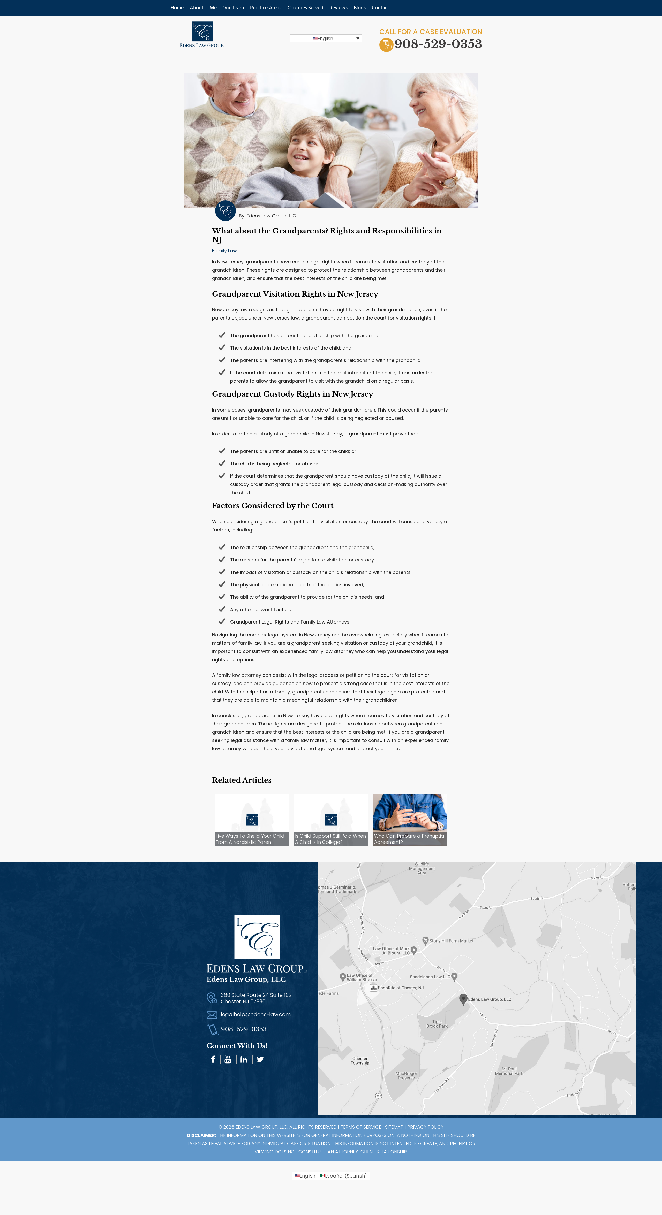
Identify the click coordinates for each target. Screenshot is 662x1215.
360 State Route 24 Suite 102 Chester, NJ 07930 (256, 998)
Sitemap (394, 1127)
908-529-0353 (438, 44)
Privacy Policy (425, 1127)
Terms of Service (361, 1127)
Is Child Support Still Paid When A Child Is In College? (330, 839)
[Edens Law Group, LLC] (202, 43)
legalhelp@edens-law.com (256, 1014)
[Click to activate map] (490, 990)
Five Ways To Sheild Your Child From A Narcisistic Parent (250, 839)
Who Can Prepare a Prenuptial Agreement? (409, 839)
